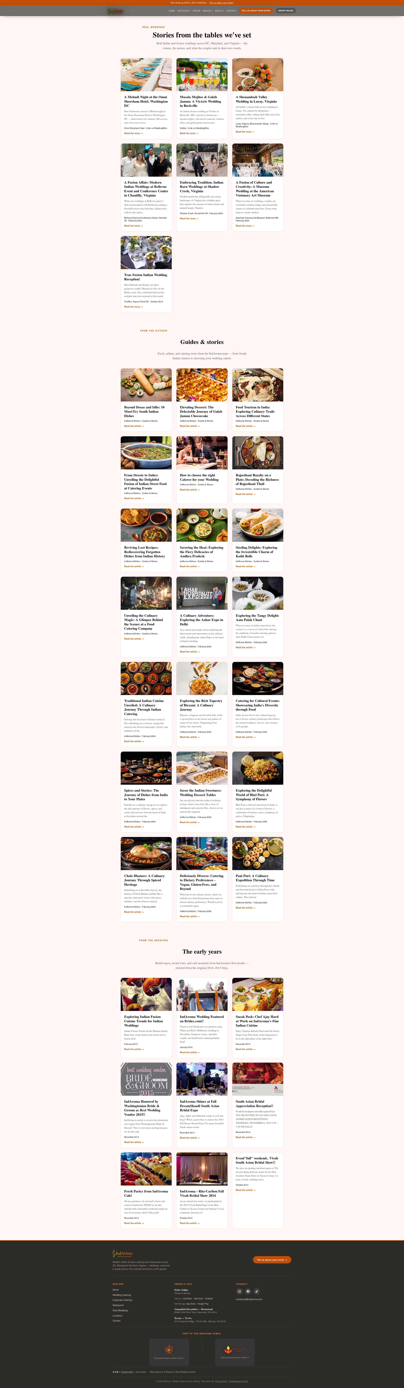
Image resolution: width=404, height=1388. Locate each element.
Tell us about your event (256, 10)
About (219, 10)
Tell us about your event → (272, 1259)
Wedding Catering (122, 1294)
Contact (231, 10)
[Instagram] (239, 1291)
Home (172, 10)
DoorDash (187, 1298)
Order (197, 10)
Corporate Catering (122, 1299)
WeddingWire (128, 1371)
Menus (208, 10)
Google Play (203, 1303)
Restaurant (118, 1305)
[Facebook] (248, 1291)
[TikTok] (256, 1291)
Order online (285, 10)
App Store (191, 1303)
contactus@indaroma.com (249, 1299)
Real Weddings (120, 1310)
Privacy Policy (221, 1381)
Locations (117, 1315)
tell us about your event (221, 2)
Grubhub (209, 1298)
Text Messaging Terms (238, 1381)
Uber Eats (198, 1298)
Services (184, 10)
